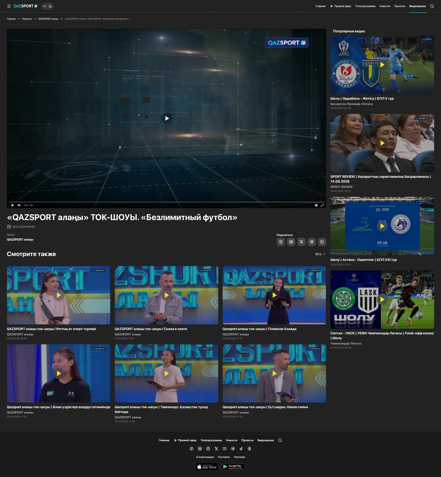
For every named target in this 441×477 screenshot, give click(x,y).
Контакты (224, 457)
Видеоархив (417, 6)
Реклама (239, 457)
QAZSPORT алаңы (48, 18)
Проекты (399, 6)
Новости (385, 6)
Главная (320, 6)
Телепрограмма (365, 6)
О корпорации (205, 457)
